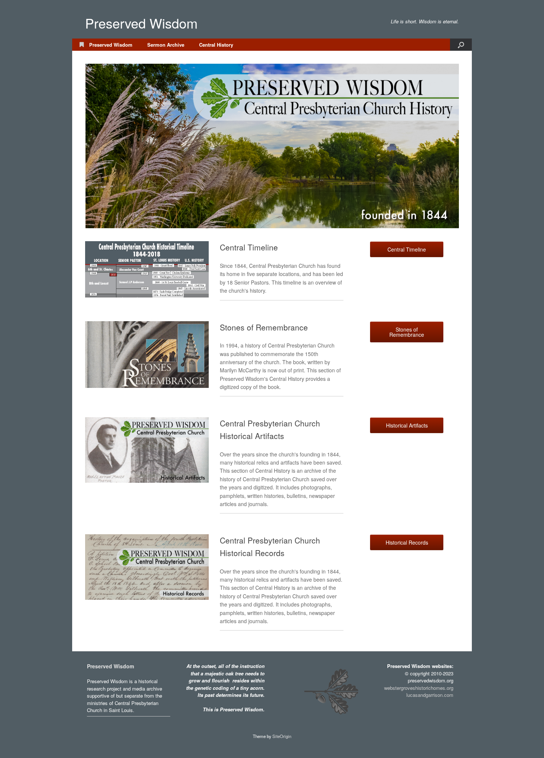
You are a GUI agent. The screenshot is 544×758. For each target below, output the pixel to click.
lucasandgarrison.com (429, 694)
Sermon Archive (165, 44)
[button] (461, 45)
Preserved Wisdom (110, 44)
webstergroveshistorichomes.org (418, 687)
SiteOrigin (281, 736)
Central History (216, 44)
